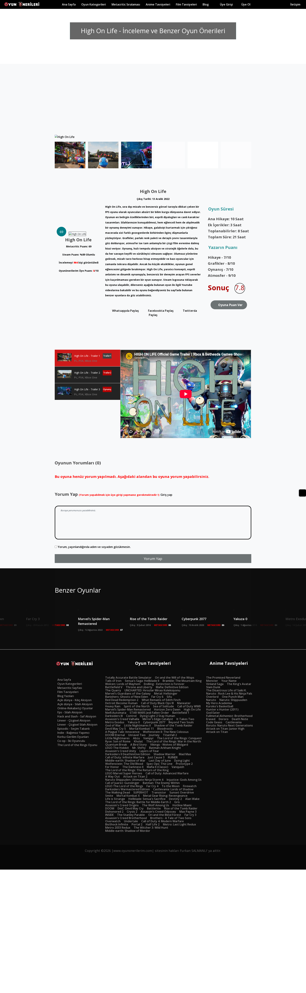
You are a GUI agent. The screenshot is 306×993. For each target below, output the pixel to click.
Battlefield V (113, 687)
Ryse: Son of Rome (118, 741)
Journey (154, 735)
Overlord (212, 696)
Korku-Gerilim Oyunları (73, 736)
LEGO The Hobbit (117, 747)
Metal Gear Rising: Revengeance (165, 795)
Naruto (211, 699)
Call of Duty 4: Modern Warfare (162, 821)
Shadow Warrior (164, 754)
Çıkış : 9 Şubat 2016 (140, 625)
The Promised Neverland (223, 677)
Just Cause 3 (156, 757)
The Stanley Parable (131, 814)
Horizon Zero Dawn (167, 709)
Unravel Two (137, 735)
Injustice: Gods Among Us (184, 779)
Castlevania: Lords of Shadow (173, 789)
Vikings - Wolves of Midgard (169, 744)
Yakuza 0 (134, 722)
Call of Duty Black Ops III (157, 703)
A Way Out (112, 776)
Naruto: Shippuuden (233, 699)
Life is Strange (115, 798)
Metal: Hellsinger (165, 693)
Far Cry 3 (190, 814)
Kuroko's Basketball (219, 706)
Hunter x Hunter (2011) (222, 709)
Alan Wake (192, 798)
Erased (210, 719)
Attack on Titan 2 (135, 776)
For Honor (112, 767)
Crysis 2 (132, 811)
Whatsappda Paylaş (125, 311)
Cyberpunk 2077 (194, 619)
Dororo (223, 719)
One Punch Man (232, 696)
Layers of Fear (149, 751)
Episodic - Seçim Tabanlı (73, 728)
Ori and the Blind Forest (164, 814)
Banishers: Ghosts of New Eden (126, 696)
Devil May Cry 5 (115, 728)
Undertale (131, 821)
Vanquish (178, 767)
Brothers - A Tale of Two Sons (170, 818)
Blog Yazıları (65, 696)
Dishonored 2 (114, 811)
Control (131, 715)
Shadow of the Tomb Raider (173, 725)
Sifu (169, 696)
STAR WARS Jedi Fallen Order (149, 712)
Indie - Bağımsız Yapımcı (73, 732)
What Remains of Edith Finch (161, 699)
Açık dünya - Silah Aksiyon (75, 704)
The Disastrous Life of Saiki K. (226, 690)
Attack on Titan (217, 731)
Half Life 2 (153, 824)
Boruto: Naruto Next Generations (229, 725)
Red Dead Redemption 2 (121, 699)
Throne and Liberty (139, 687)
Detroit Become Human (121, 703)
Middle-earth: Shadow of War (125, 760)
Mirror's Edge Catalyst (158, 719)
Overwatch (113, 821)
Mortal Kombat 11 (141, 728)
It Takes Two (185, 719)
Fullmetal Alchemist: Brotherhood (229, 715)
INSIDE (109, 814)
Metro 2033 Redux (117, 827)
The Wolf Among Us (155, 805)
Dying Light (182, 760)
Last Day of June (160, 760)
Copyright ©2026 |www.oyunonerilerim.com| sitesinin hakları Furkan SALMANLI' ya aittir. (153, 850)
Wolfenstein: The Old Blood (124, 763)
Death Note (240, 719)
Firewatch (190, 786)
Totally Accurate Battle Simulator (128, 677)
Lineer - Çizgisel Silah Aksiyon (77, 724)
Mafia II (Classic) (157, 767)
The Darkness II (132, 767)
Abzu (136, 738)
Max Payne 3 (188, 811)
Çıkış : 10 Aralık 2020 (193, 625)
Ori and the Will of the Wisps (174, 677)
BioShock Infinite (116, 824)
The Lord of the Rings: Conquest (179, 738)
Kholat (138, 741)
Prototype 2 (184, 763)
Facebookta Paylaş (160, 311)
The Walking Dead (117, 792)
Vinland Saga (214, 684)
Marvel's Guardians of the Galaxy (128, 693)
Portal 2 (137, 824)
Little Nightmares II (137, 725)
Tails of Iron (113, 680)
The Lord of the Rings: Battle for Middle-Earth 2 (138, 802)
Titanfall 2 (170, 735)
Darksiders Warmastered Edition (127, 789)
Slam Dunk (213, 687)
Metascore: (60, 625)
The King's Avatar (239, 684)
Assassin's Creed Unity (120, 751)
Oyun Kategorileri (69, 683)
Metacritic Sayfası (69, 687)
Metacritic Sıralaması (127, 4)
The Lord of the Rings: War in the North (173, 741)
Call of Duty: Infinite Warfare (124, 757)
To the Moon (171, 786)
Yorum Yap (153, 558)
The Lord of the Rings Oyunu (77, 745)
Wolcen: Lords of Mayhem (122, 684)
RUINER (173, 757)
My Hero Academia (219, 703)
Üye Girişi (228, 4)
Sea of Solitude (163, 706)
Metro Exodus (114, 722)
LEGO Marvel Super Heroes (123, 773)
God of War (113, 725)
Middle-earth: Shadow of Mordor (127, 830)
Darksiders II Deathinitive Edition (127, 754)
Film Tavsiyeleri (188, 4)
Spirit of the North (137, 706)
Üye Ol (256, 4)
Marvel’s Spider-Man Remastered (94, 621)
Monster (212, 680)
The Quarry (113, 690)
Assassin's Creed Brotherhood (126, 818)
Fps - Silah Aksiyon (69, 712)
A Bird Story (138, 744)
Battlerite (154, 808)
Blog (208, 4)
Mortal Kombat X (128, 795)
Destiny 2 (175, 798)
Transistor (159, 792)
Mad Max (185, 754)
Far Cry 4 (152, 786)
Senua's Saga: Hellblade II (142, 680)
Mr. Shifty (139, 747)
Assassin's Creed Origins (122, 805)
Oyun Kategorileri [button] (95, 4)
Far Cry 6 (157, 696)
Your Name (229, 680)
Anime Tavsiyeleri (159, 4)
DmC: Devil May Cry (131, 808)
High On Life (192, 709)
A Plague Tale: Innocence (122, 731)
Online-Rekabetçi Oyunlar (75, 708)
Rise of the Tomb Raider (148, 619)
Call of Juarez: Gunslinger (122, 782)
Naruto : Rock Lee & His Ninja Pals (229, 693)
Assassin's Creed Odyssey (158, 811)
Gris (177, 802)
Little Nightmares (117, 738)
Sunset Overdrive (181, 792)
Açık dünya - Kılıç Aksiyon (74, 700)
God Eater (213, 712)
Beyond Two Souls (181, 722)
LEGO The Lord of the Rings (124, 786)
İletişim (295, 4)
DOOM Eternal (115, 735)
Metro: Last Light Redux (179, 824)
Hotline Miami (181, 805)
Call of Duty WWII (189, 706)
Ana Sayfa (70, 4)
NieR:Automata (115, 712)
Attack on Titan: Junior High (225, 728)
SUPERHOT (140, 792)
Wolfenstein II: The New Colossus (166, 731)
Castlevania (234, 722)
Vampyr (148, 738)
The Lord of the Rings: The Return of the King (137, 770)
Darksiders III (114, 715)
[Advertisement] (153, 108)
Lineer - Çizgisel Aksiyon (73, 720)
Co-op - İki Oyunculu (71, 740)
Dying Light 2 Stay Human (157, 715)
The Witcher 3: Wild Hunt (151, 827)
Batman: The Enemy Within (161, 782)
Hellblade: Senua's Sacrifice (147, 798)
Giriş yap (166, 495)
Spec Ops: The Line (159, 763)
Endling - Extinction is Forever (164, 684)
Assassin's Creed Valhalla (122, 719)
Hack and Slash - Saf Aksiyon (76, 716)
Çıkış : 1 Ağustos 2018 (245, 625)
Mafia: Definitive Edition (172, 687)
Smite (109, 795)
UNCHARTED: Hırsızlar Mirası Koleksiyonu (152, 690)
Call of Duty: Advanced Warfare (167, 773)
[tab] (87, 358)
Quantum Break (116, 744)
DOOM (109, 808)
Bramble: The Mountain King (182, 680)
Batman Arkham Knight (165, 747)
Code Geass (214, 722)
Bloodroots (165, 728)
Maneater (184, 703)
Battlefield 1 (180, 712)
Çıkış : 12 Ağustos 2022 (90, 629)
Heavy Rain (112, 706)
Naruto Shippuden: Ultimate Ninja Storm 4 (134, 779)
